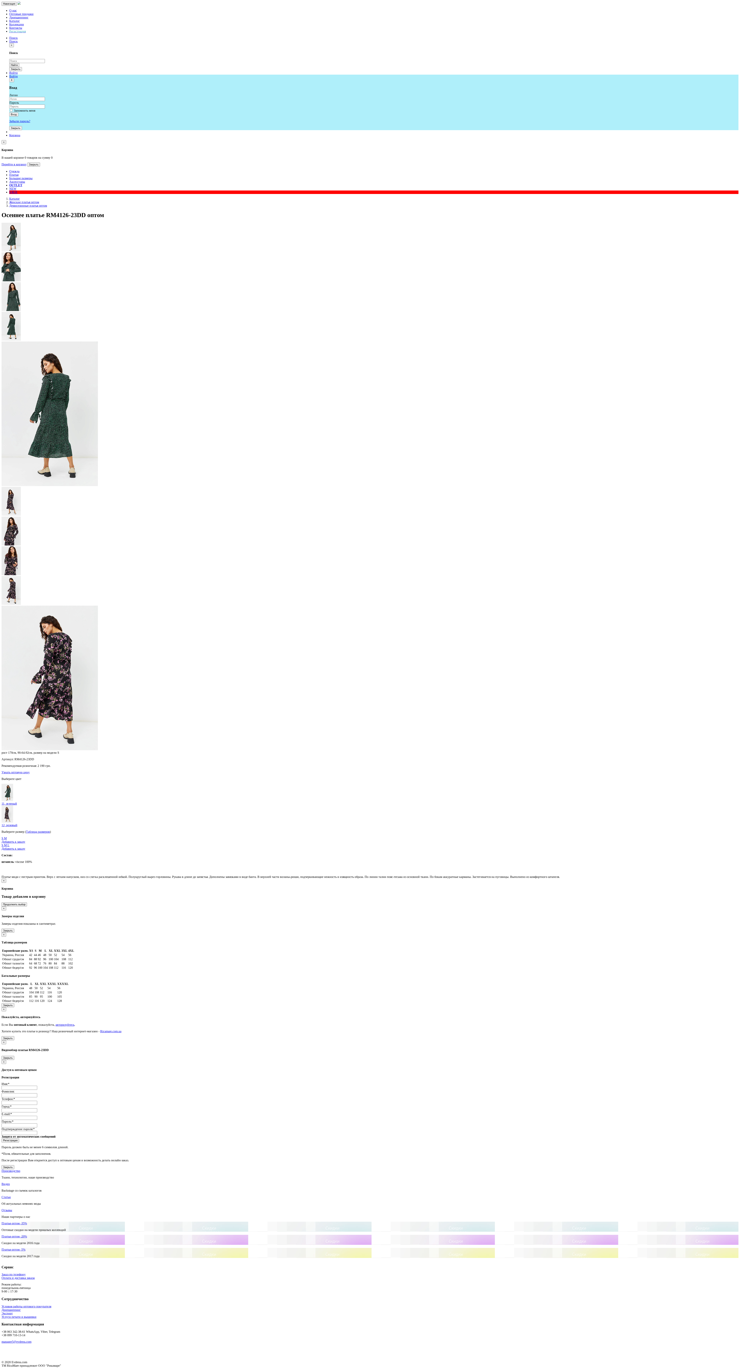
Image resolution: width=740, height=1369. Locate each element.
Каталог (14, 21)
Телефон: (8, 1099)
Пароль (14, 102)
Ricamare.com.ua (110, 1031)
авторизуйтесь (65, 1024)
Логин (13, 95)
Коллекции (16, 24)
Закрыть (15, 69)
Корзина (14, 135)
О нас (13, 10)
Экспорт (7, 1313)
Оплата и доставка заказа (18, 1278)
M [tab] (5, 838)
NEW (12, 188)
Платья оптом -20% (14, 1236)
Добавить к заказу (13, 841)
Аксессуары (17, 181)
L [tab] (8, 845)
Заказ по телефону (14, 1274)
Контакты (15, 28)
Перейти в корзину (14, 164)
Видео (6, 1184)
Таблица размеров (38, 831)
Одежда (14, 171)
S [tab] (3, 838)
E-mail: (7, 1114)
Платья (13, 174)
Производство (11, 1171)
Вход (14, 114)
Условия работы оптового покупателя (26, 1306)
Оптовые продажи (21, 14)
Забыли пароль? (19, 121)
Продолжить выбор (14, 904)
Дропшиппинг (19, 17)
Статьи (6, 1197)
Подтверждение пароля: (18, 1129)
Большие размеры (21, 178)
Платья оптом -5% (13, 1249)
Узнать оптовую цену (16, 772)
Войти (13, 72)
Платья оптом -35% (14, 1223)
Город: (7, 1106)
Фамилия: (8, 1091)
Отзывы (7, 1210)
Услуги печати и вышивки (19, 1316)
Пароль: (7, 1121)
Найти (14, 65)
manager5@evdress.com (16, 1341)
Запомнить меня (24, 110)
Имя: (5, 1084)
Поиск (13, 41)
